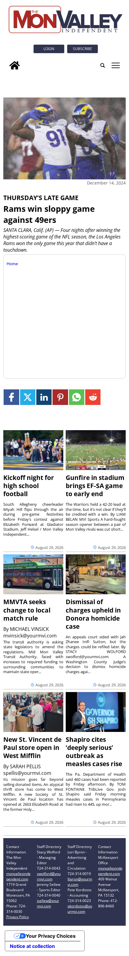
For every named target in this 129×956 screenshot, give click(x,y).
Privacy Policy (17, 916)
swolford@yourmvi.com (49, 876)
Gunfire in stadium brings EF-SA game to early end (95, 485)
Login (49, 48)
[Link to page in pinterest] (60, 397)
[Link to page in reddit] (92, 397)
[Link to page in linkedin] (44, 397)
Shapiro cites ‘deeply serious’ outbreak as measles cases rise (94, 751)
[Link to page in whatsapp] (76, 397)
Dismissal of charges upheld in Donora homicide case (93, 614)
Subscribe (82, 48)
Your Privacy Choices (51, 936)
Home (12, 264)
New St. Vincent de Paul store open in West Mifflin (32, 747)
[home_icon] (14, 65)
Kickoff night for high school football (28, 485)
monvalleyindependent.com (18, 876)
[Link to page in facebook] (11, 397)
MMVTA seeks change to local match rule (26, 610)
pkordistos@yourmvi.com (80, 909)
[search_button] (103, 65)
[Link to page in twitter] (27, 397)
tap (115, 65)
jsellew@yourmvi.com (48, 903)
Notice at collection (32, 946)
